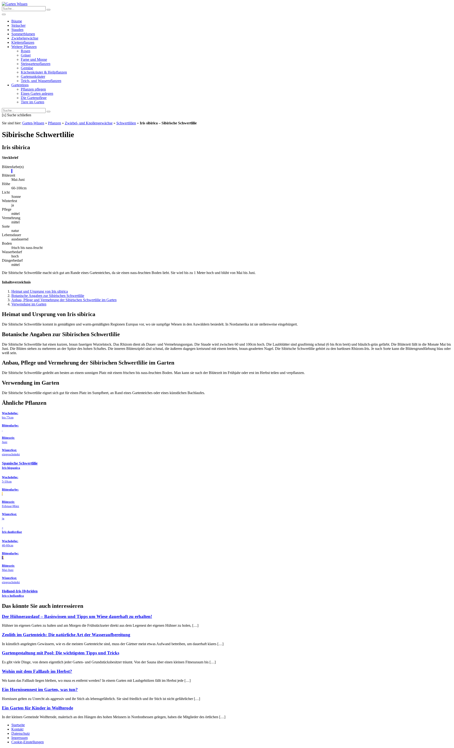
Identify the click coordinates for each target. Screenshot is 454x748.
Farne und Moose (34, 59)
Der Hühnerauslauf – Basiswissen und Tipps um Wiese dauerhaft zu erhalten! (77, 616)
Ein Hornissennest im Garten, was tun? (40, 689)
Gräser (26, 55)
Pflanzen (54, 123)
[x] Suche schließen (16, 115)
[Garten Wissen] (14, 4)
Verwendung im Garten (28, 304)
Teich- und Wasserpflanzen (41, 81)
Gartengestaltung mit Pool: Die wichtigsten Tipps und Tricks (60, 652)
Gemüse (27, 68)
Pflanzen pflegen (33, 89)
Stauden (17, 30)
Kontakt (17, 729)
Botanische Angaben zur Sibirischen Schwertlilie (47, 296)
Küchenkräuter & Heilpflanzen (44, 72)
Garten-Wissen (33, 123)
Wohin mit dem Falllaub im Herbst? (37, 671)
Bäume (16, 21)
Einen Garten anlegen (37, 93)
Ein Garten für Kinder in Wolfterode (37, 707)
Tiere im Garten (32, 102)
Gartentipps (20, 85)
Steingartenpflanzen (35, 64)
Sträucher (18, 25)
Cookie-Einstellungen (27, 742)
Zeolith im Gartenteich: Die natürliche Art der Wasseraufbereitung (66, 634)
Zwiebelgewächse (24, 38)
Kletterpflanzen (22, 42)
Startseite (18, 725)
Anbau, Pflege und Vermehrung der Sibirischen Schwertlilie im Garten (64, 300)
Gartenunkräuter (33, 76)
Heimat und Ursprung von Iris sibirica (39, 291)
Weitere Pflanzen (24, 47)
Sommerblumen (23, 34)
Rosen (25, 51)
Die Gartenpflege (34, 98)
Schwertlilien (126, 123)
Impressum (19, 738)
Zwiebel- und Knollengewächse (89, 123)
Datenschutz (20, 733)
